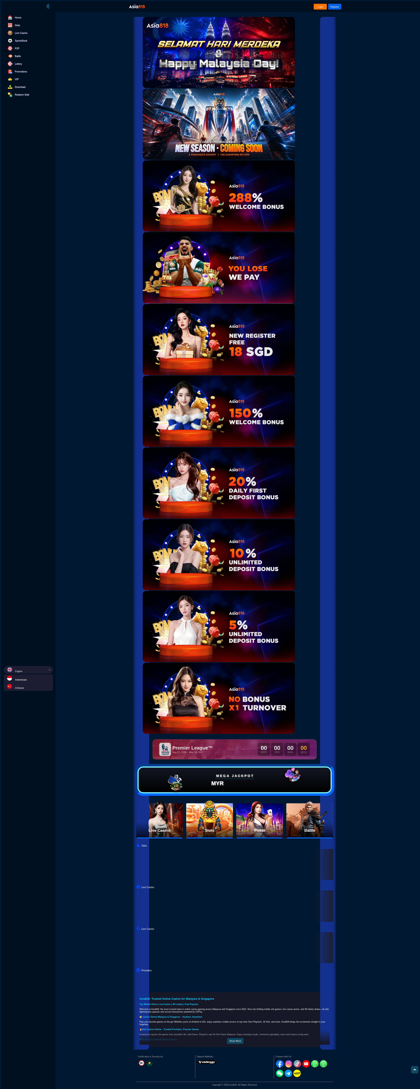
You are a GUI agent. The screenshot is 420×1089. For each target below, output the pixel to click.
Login (320, 6)
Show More (235, 1041)
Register (334, 6)
